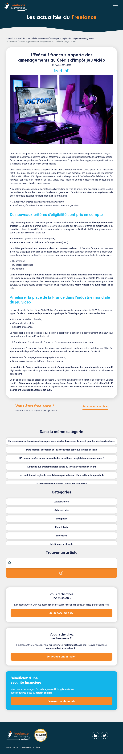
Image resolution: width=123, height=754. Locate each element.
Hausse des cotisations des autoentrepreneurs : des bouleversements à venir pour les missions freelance (61, 441)
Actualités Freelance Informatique (43, 38)
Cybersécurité (61, 510)
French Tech (61, 527)
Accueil (9, 38)
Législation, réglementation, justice (78, 38)
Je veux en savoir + (95, 406)
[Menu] (115, 6)
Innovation (61, 535)
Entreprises (61, 518)
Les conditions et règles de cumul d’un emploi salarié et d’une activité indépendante (61, 475)
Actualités (20, 38)
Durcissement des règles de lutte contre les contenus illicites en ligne (61, 449)
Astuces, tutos (61, 501)
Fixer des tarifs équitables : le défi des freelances (62, 483)
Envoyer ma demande (61, 701)
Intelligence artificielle (61, 544)
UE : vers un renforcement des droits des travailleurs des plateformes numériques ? (61, 458)
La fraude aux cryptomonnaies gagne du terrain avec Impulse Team (61, 466)
